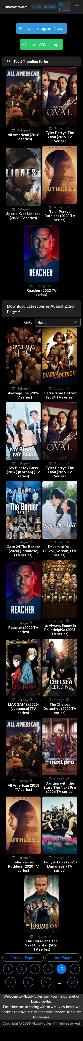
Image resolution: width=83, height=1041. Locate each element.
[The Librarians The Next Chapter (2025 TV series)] (41, 932)
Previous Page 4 (23, 957)
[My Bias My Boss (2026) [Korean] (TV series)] (23, 458)
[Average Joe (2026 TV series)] (23, 384)
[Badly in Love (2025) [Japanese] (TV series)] (59, 853)
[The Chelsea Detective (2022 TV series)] (59, 695)
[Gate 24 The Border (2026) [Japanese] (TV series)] (23, 537)
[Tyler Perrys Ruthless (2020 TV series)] (59, 202)
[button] (77, 7)
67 (72, 981)
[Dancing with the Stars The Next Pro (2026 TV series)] (59, 774)
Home (36, 7)
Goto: (28, 322)
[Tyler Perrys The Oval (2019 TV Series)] (59, 123)
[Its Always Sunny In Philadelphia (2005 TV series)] (59, 616)
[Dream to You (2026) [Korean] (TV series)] (59, 537)
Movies (50, 7)
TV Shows (64, 7)
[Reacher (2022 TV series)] (41, 281)
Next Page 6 (63, 957)
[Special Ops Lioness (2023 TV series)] (23, 204)
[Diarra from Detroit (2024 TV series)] (59, 384)
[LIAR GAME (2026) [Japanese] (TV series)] (23, 695)
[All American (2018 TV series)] (23, 125)
